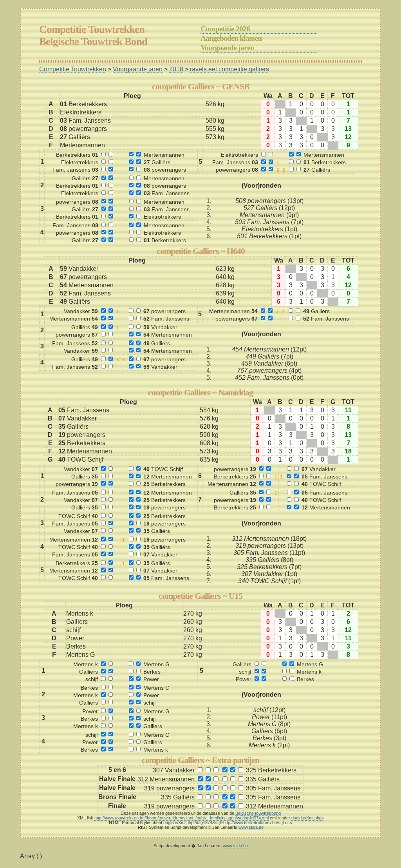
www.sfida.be (251, 827)
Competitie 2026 (225, 28)
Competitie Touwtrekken (72, 69)
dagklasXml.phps (307, 817)
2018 (176, 69)
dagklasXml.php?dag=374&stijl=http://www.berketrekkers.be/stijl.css (227, 822)
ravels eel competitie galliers (229, 69)
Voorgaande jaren (227, 47)
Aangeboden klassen (231, 38)
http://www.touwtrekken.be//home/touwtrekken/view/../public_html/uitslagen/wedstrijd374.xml (181, 817)
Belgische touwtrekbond (258, 813)
